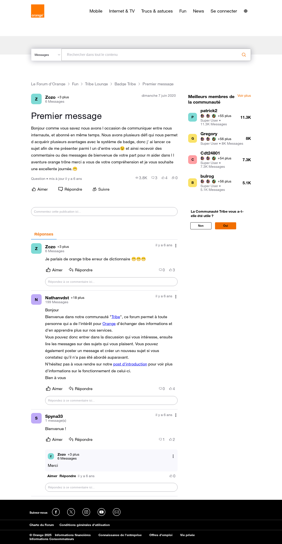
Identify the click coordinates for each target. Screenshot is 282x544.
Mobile (95, 11)
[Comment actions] (176, 245)
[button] (52, 476)
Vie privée (187, 535)
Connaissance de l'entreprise (120, 535)
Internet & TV (122, 11)
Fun (182, 11)
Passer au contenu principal (23, 3)
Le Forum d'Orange (48, 84)
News (198, 11)
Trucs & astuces (157, 11)
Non (201, 225)
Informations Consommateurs (52, 539)
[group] (141, 177)
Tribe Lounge (96, 84)
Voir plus (244, 96)
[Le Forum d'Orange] (37, 11)
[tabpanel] (104, 368)
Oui (225, 225)
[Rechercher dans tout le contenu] (244, 55)
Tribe (115, 316)
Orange (109, 323)
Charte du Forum (42, 525)
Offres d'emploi (161, 535)
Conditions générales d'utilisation (84, 525)
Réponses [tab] (43, 234)
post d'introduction (130, 363)
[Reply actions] (173, 456)
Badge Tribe (125, 84)
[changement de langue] (245, 11)
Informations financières (73, 535)
